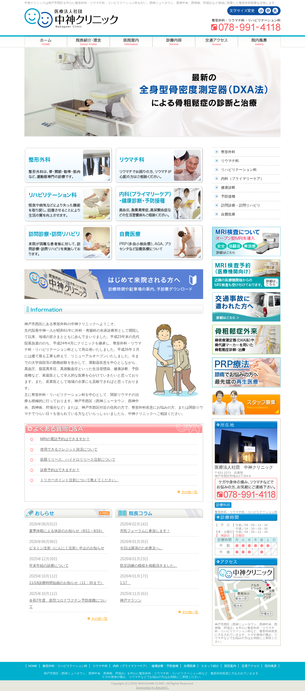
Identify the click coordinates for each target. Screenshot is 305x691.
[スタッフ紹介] (88, 41)
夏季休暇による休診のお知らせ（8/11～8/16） (66, 531)
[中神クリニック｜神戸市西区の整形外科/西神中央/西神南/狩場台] (71, 18)
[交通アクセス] (216, 41)
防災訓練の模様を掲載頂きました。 (148, 565)
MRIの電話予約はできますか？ (65, 439)
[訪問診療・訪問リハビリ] (68, 242)
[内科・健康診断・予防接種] (159, 204)
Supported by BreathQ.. (152, 687)
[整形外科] (68, 165)
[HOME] (45, 41)
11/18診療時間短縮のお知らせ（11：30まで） (66, 583)
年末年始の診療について (49, 565)
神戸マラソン (130, 600)
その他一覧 (189, 492)
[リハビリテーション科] (68, 204)
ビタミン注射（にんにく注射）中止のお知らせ (66, 548)
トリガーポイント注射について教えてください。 (79, 480)
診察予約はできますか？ (60, 470)
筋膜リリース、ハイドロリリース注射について (77, 459)
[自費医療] (159, 242)
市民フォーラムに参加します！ (145, 531)
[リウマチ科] (159, 165)
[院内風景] (259, 41)
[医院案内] (131, 41)
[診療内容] (173, 41)
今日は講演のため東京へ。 (141, 548)
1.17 (125, 583)
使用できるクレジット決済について (68, 449)
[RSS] (104, 513)
